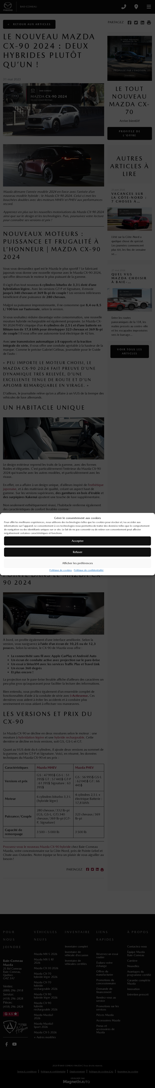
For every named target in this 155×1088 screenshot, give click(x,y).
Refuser (77, 552)
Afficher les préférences (77, 563)
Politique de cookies (60, 570)
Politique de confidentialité (89, 570)
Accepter (78, 541)
